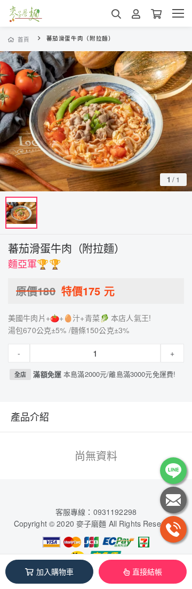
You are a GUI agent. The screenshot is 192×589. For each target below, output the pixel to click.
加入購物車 (55, 571)
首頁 (24, 39)
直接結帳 (147, 571)
